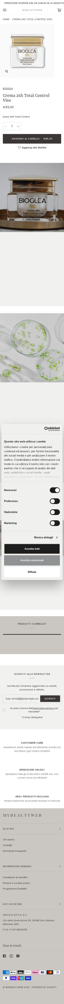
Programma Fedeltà (14, 888)
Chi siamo (9, 839)
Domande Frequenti (14, 851)
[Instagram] (11, 956)
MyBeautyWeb (14, 987)
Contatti (7, 845)
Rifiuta (32, 571)
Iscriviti (50, 698)
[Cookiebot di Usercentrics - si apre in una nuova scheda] (45, 429)
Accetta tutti (32, 548)
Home (6, 19)
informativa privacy (43, 708)
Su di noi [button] (8, 828)
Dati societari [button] (12, 904)
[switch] (55, 501)
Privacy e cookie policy (16, 883)
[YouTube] (18, 956)
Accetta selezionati (32, 560)
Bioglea (8, 88)
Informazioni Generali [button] (17, 866)
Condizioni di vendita (15, 877)
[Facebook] (4, 956)
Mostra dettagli (43, 537)
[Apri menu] (8, 10)
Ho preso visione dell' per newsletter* (34, 710)
